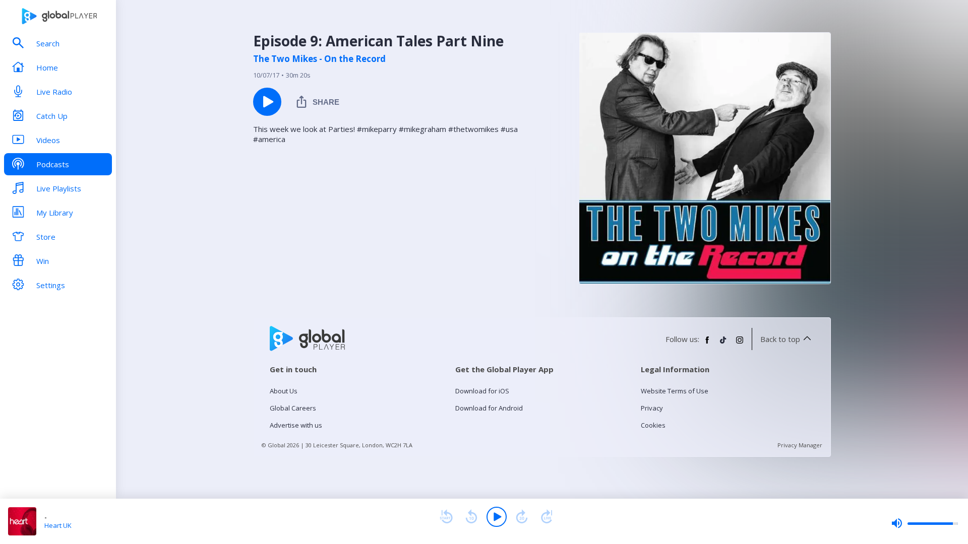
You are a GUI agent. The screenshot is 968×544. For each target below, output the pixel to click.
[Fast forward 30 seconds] (522, 517)
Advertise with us (296, 425)
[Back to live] (547, 517)
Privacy (652, 408)
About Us (283, 390)
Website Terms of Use (674, 390)
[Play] (497, 517)
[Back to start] (446, 517)
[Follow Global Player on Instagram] (740, 344)
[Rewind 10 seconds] (471, 517)
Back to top (780, 339)
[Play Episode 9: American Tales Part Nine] (267, 102)
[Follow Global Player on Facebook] (707, 344)
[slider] (924, 523)
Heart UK (58, 525)
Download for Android (489, 408)
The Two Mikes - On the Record (319, 58)
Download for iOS (482, 390)
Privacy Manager (799, 445)
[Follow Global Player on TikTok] (723, 344)
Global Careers (293, 408)
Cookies (653, 425)
